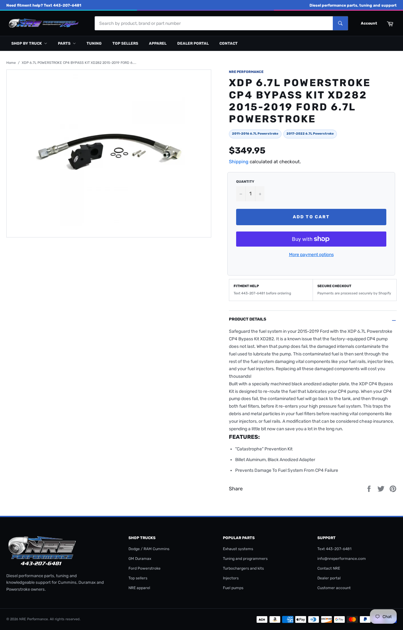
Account (369, 23)
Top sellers (125, 43)
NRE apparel (139, 588)
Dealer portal (193, 43)
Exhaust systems (238, 549)
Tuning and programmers (245, 558)
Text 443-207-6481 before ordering (262, 293)
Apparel (158, 43)
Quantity (245, 182)
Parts (64, 43)
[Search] (340, 23)
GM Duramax (139, 558)
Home (11, 63)
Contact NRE (328, 568)
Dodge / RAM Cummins (148, 549)
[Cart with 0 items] (390, 23)
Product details (247, 319)
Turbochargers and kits (243, 568)
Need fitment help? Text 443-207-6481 (43, 5)
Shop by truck (26, 43)
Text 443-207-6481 (334, 549)
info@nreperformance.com (341, 558)
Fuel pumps (233, 588)
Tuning (94, 43)
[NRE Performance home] (42, 23)
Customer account (334, 588)
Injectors (231, 578)
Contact (228, 43)
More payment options (311, 254)
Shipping (238, 161)
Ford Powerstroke (144, 568)
